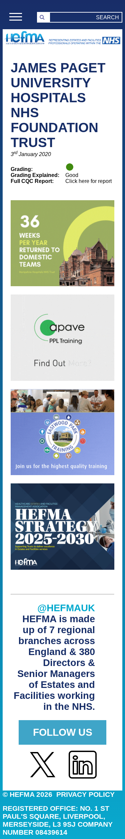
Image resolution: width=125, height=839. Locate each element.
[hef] (62, 568)
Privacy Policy (85, 794)
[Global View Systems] (62, 284)
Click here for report (88, 181)
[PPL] (62, 379)
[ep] (62, 473)
